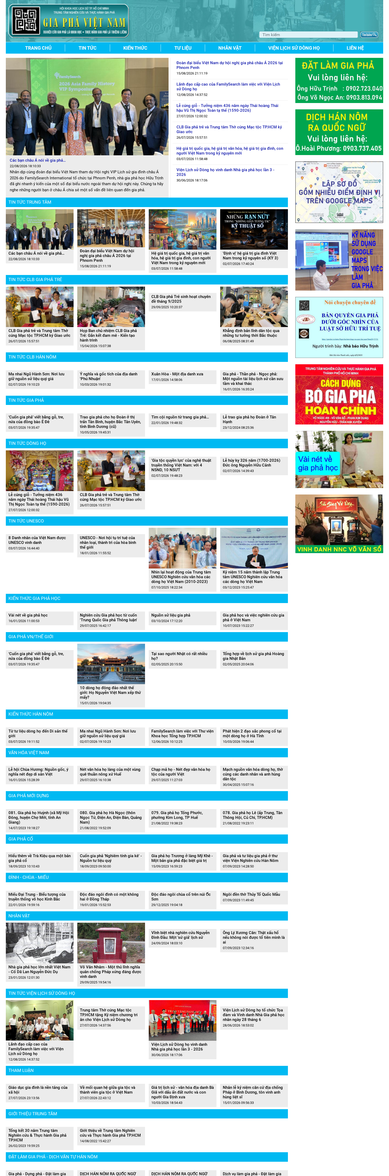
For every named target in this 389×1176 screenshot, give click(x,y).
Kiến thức (135, 48)
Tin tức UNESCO (26, 589)
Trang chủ (38, 48)
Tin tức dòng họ (27, 512)
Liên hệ (355, 48)
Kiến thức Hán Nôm (30, 817)
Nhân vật (230, 48)
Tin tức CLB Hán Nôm (32, 357)
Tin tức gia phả (26, 434)
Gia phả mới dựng (28, 967)
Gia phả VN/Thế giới (30, 740)
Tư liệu (183, 48)
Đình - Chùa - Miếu (28, 1117)
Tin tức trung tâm (29, 202)
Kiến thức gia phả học (34, 667)
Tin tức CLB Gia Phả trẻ (35, 279)
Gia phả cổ (20, 1045)
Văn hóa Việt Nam (28, 890)
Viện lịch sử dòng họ (294, 48)
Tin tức (88, 48)
